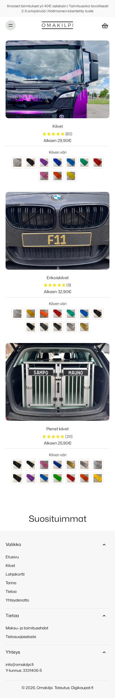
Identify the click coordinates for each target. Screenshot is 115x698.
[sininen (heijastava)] (84, 313)
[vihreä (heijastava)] (71, 313)
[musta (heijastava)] (97, 313)
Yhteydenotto (17, 600)
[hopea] (71, 327)
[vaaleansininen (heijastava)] (44, 478)
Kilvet (57, 126)
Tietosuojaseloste (21, 636)
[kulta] (84, 327)
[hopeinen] (84, 465)
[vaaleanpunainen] (44, 176)
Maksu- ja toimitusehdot (27, 628)
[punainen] (97, 162)
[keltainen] (71, 176)
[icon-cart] (103, 25)
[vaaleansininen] (71, 162)
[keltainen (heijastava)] (30, 313)
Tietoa (11, 591)
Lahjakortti (15, 574)
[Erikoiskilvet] (57, 231)
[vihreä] (84, 162)
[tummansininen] (57, 162)
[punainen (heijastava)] (57, 313)
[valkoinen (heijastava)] (17, 313)
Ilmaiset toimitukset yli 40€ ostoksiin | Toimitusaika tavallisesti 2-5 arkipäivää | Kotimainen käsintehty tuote (57, 8)
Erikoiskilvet (58, 278)
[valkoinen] (17, 162)
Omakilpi (44, 687)
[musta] (30, 162)
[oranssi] (57, 176)
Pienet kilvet (57, 429)
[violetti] (44, 162)
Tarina (11, 582)
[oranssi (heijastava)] (44, 313)
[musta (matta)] (30, 327)
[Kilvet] (57, 79)
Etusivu (12, 556)
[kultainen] (71, 465)
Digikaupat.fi (82, 687)
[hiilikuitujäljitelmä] (57, 327)
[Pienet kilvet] (57, 382)
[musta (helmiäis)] (44, 327)
